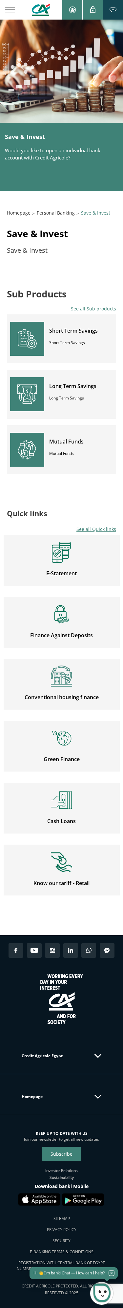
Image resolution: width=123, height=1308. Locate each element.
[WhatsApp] (88, 950)
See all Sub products (93, 309)
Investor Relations (61, 1170)
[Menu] (10, 10)
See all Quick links (96, 529)
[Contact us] (113, 10)
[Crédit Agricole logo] (41, 9)
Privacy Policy (61, 1229)
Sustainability (62, 1177)
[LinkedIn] (70, 950)
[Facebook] (16, 950)
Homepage (19, 213)
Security (61, 1240)
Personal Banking (56, 213)
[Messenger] (107, 950)
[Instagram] (52, 950)
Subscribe (61, 1154)
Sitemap (61, 1218)
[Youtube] (34, 950)
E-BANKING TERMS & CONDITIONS (61, 1252)
